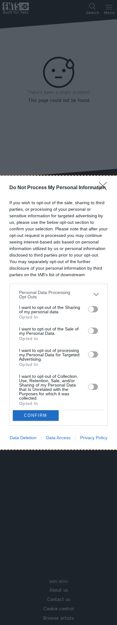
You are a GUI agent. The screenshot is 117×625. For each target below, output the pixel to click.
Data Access (58, 437)
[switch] (93, 309)
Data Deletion (23, 437)
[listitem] (58, 294)
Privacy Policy (93, 437)
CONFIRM (35, 415)
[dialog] (58, 313)
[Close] (105, 188)
